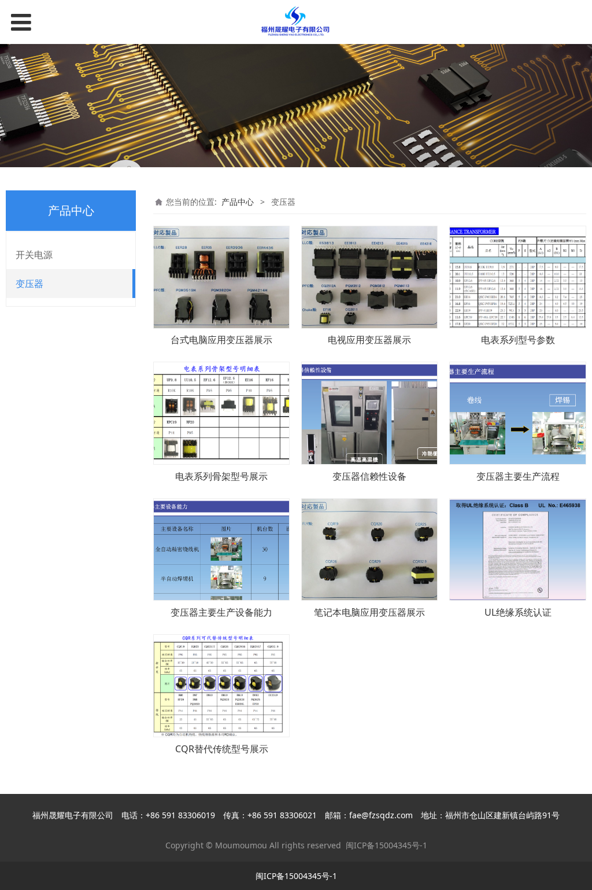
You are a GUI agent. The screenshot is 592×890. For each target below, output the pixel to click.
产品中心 (237, 201)
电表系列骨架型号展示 (221, 476)
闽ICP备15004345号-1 (386, 845)
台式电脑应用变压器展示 (221, 339)
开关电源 (34, 254)
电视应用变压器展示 (369, 339)
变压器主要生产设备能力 (221, 612)
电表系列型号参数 (518, 339)
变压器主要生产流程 (518, 476)
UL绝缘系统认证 (518, 612)
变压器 (29, 283)
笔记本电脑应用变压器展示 (369, 612)
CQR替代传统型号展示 (221, 748)
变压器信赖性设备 (369, 476)
